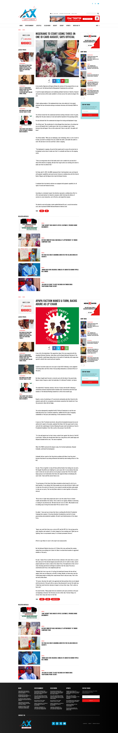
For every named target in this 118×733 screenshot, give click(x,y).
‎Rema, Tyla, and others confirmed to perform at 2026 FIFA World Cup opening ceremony (72, 697)
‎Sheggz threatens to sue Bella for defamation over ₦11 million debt (41, 704)
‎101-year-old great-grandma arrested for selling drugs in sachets (59, 256)
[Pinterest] (63, 81)
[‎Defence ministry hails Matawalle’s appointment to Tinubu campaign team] (29, 240)
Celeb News (22, 63)
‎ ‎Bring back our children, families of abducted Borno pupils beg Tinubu (60, 270)
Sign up (90, 115)
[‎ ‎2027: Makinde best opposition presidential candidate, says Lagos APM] (83, 66)
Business (89, 73)
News (24, 30)
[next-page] (84, 98)
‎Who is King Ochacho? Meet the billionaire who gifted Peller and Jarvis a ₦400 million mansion (93, 92)
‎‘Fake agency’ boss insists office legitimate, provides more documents (26, 130)
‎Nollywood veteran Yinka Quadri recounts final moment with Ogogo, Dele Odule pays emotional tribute (25, 68)
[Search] (98, 13)
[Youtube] (98, 3)
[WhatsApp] (67, 81)
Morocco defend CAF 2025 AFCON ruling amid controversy (71, 705)
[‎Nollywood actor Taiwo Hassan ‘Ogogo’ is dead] (26, 102)
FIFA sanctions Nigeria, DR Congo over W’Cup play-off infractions (72, 709)
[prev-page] (82, 98)
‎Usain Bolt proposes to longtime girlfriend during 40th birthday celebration (40, 708)
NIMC (42, 211)
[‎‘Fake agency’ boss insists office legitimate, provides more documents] (26, 120)
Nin (46, 211)
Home (19, 30)
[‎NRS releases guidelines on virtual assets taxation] (83, 75)
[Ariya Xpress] (22, 39)
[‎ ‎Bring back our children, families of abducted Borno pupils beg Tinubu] (29, 269)
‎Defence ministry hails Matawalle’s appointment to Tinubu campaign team (59, 241)
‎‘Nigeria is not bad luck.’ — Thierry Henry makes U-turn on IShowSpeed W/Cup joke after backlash (72, 692)
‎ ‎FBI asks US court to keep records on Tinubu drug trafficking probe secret (57, 285)
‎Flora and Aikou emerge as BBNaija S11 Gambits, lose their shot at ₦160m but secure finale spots (92, 84)
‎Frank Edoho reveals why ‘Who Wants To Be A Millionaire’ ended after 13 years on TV (93, 58)
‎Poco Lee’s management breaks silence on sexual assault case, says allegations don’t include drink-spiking (25, 90)
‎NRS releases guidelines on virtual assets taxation (93, 75)
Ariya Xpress (27, 39)
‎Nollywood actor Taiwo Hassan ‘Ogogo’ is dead (25, 111)
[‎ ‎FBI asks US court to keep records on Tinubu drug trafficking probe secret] (29, 284)
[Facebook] (92, 3)
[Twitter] (27, 43)
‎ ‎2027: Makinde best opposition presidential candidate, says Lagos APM (92, 67)
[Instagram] (95, 3)
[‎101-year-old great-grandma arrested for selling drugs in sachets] (29, 255)
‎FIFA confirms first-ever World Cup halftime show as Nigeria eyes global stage (72, 701)
